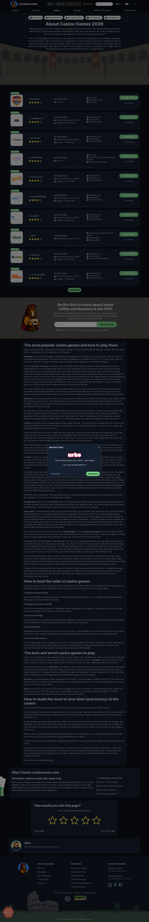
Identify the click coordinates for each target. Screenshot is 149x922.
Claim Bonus (93, 474)
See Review (55, 474)
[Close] (99, 447)
